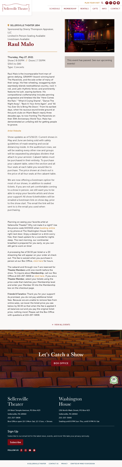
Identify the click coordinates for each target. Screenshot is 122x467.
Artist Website (14, 130)
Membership (70, 8)
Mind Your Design (87, 464)
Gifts (95, 8)
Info (104, 8)
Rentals (84, 8)
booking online (47, 228)
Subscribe (15, 442)
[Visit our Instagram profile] (110, 2)
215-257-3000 (65, 418)
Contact (115, 8)
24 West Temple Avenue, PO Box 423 (24, 410)
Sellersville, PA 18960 (17, 414)
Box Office (61, 363)
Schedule (54, 8)
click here (38, 261)
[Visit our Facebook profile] (106, 2)
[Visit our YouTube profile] (114, 2)
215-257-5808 (14, 418)
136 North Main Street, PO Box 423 (74, 410)
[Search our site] (102, 3)
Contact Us (53, 464)
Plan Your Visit (92, 3)
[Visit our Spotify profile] (118, 2)
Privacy (64, 464)
